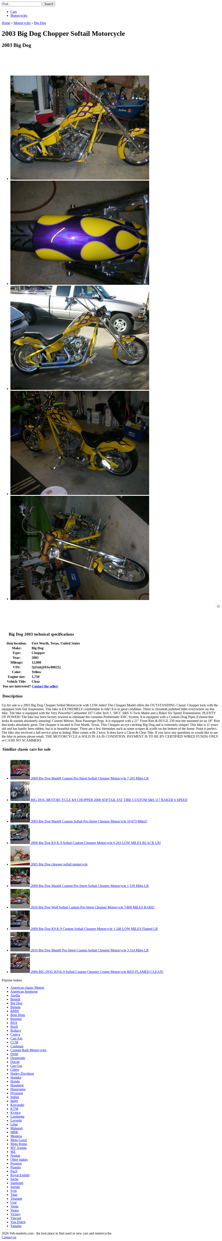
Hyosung (16, 1093)
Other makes (19, 1159)
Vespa (14, 1210)
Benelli (15, 999)
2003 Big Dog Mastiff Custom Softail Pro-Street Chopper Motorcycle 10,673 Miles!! (88, 821)
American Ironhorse (24, 991)
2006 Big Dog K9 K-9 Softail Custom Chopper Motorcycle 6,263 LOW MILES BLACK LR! (95, 843)
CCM (14, 1042)
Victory (15, 1214)
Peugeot (15, 1163)
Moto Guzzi (18, 1140)
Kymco (15, 1112)
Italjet (14, 1101)
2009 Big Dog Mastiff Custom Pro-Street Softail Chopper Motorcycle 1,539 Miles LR (89, 886)
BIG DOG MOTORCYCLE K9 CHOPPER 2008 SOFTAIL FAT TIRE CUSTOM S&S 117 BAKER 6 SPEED (109, 800)
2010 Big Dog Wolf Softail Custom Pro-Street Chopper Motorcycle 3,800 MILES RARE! (92, 907)
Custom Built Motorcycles (28, 1050)
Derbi (14, 1054)
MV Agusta (18, 1148)
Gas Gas (16, 1066)
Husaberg (17, 1085)
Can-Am (16, 1038)
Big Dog (16, 1003)
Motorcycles (18, 15)
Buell (14, 1026)
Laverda (16, 1120)
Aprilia (15, 995)
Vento (14, 1206)
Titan (13, 1195)
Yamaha (15, 1226)
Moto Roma (18, 1144)
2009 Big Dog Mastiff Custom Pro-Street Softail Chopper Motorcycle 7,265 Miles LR (89, 778)
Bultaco (15, 1030)
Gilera (14, 1069)
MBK (14, 1132)
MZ (13, 1152)
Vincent (15, 1218)
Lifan (14, 1124)
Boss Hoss (17, 1015)
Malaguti (16, 1128)
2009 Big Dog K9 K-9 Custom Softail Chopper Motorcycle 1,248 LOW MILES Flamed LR (94, 929)
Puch (13, 1171)
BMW (14, 1011)
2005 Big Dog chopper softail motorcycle (59, 864)
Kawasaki (17, 1105)
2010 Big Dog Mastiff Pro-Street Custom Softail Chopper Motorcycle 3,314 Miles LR (89, 950)
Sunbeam (16, 1183)
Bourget (15, 1019)
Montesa (16, 1136)
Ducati (15, 1062)
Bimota (15, 1007)
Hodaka (15, 1077)
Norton (15, 1155)
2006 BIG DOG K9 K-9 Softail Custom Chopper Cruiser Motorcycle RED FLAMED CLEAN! (96, 972)
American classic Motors (27, 987)
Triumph (16, 1198)
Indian (14, 1097)
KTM (14, 1109)
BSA (13, 1023)
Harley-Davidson (22, 1073)
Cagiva (15, 1034)
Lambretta (17, 1116)
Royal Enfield (19, 1175)
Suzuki (15, 1187)
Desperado (17, 1058)
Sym (13, 1191)
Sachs (14, 1179)
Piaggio (15, 1167)
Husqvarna (17, 1089)
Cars (13, 11)
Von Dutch (17, 1222)
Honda (15, 1081)
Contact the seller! (45, 686)
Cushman (16, 1046)
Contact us (9, 1237)
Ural (13, 1202)
